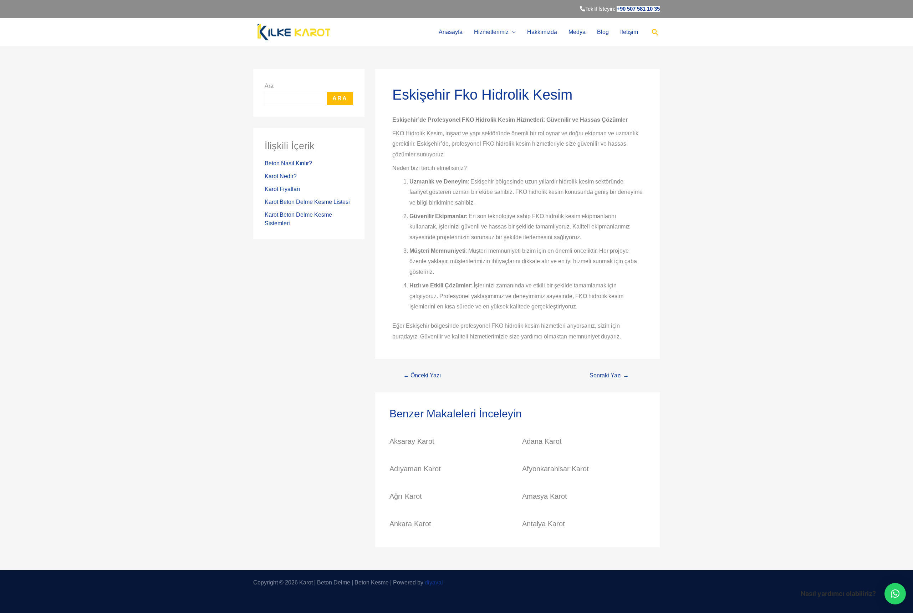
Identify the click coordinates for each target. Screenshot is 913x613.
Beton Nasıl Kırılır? (288, 163)
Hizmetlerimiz (491, 32)
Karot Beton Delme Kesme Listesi (307, 202)
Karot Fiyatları (282, 189)
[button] (895, 593)
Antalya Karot (543, 524)
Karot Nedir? (281, 176)
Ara (269, 86)
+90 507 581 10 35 (638, 9)
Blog (603, 32)
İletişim (629, 32)
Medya (577, 32)
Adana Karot (542, 441)
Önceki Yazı (422, 375)
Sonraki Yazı (609, 375)
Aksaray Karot (411, 441)
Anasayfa (451, 32)
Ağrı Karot (405, 496)
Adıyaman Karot (415, 469)
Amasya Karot (544, 496)
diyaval (434, 582)
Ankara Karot (410, 524)
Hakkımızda (542, 32)
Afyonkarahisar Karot (555, 469)
